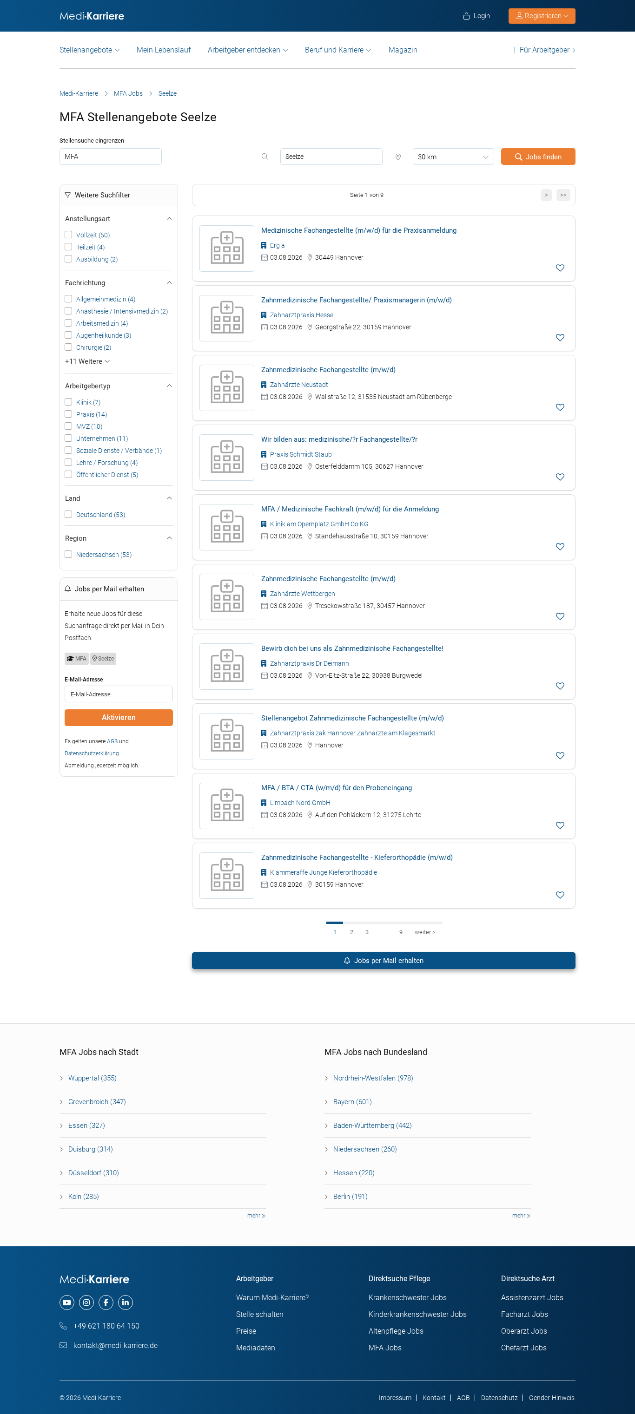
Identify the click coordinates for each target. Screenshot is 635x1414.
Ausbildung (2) (97, 259)
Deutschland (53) (101, 514)
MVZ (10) (89, 426)
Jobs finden (544, 157)
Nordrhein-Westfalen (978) (373, 1078)
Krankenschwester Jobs (408, 1297)
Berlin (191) (350, 1196)
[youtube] (67, 1302)
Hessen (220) (354, 1173)
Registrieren (543, 16)
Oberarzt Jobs (524, 1331)
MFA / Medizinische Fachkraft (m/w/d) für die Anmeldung (350, 509)
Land (72, 498)
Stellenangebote (86, 50)
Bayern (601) (352, 1102)
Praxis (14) (91, 414)
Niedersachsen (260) (365, 1149)
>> (563, 194)
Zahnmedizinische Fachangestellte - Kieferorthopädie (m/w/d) (357, 857)
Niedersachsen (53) (104, 554)
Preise (246, 1331)
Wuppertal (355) (92, 1078)
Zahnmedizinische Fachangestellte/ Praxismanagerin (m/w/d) (356, 300)
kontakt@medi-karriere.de (115, 1345)
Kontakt (434, 1397)
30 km (427, 157)
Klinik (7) (88, 402)
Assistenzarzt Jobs (532, 1297)
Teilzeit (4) (90, 247)
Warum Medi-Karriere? (272, 1297)
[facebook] (106, 1302)
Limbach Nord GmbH (300, 802)
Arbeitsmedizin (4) (102, 323)
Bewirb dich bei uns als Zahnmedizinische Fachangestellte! (352, 648)
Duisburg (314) (90, 1149)
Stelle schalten (260, 1314)
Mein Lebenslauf (164, 50)
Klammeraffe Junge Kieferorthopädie (323, 872)
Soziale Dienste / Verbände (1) (119, 450)
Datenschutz (499, 1397)
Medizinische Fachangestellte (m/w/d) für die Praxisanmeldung (358, 230)
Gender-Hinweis (552, 1397)
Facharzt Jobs (524, 1314)
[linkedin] (125, 1302)
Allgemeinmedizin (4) (106, 299)
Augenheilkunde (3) (104, 335)
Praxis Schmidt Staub (300, 454)
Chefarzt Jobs (524, 1347)
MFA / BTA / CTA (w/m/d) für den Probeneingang (336, 788)
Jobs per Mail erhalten (387, 960)
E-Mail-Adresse (84, 679)
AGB (112, 741)
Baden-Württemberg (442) (372, 1125)
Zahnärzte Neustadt (298, 384)
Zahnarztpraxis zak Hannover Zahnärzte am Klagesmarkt (352, 733)
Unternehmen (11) (102, 438)
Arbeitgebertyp (87, 386)
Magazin (403, 50)
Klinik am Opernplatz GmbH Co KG (319, 524)
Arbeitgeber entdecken (244, 50)
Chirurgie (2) (94, 347)
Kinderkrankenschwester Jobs (418, 1314)
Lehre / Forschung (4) (107, 462)
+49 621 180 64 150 (105, 1326)
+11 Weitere (84, 361)
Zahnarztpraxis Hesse (301, 315)
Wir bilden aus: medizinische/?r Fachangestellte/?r (339, 439)
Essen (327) (86, 1125)
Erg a (277, 245)
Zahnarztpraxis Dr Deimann (309, 663)
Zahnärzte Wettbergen (302, 593)
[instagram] (86, 1302)
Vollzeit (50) (93, 235)
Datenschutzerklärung (92, 753)
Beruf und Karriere (334, 50)
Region (75, 538)
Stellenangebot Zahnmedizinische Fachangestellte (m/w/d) (352, 718)
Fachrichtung (85, 283)
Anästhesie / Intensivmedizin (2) (122, 311)
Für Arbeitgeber (544, 50)
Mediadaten (255, 1347)
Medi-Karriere (79, 93)
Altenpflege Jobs (396, 1331)
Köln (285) (83, 1196)
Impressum (395, 1397)
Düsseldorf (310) (93, 1173)
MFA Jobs (128, 93)
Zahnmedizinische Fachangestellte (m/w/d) (328, 370)
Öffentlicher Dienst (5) (107, 474)
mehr (254, 1215)
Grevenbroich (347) (97, 1102)
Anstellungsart (87, 219)
